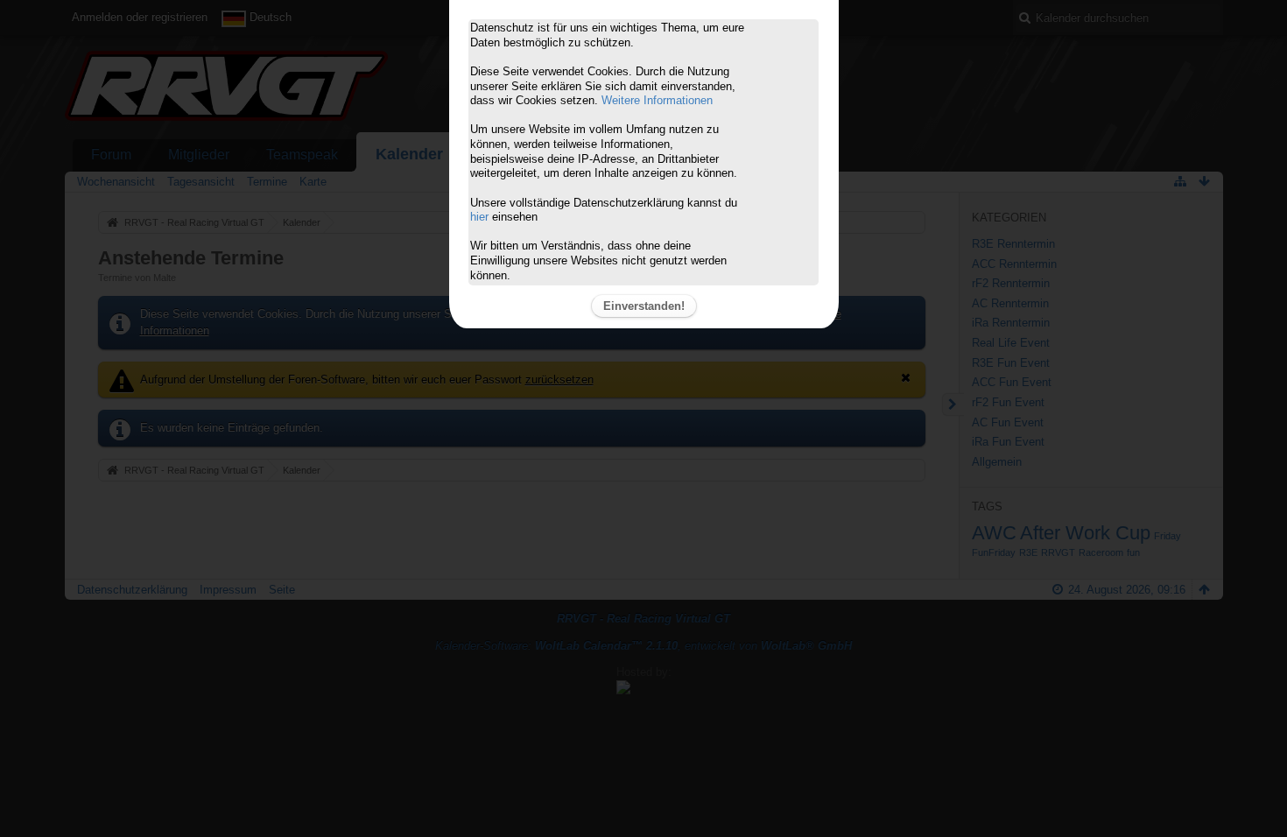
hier (479, 216)
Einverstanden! (644, 306)
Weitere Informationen (657, 100)
